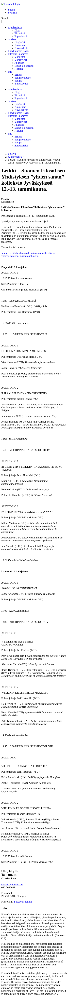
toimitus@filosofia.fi (12, 884)
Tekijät (18, 80)
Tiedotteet (20, 33)
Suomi (11, 9)
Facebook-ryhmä (23, 901)
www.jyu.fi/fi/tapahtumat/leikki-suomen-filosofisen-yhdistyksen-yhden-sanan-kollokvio (28, 254)
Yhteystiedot (21, 83)
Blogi (17, 30)
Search (4, 18)
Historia (19, 68)
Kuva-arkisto (21, 48)
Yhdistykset (21, 59)
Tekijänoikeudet (23, 77)
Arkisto (12, 39)
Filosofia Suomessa (18, 54)
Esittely (18, 74)
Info (10, 71)
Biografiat (20, 42)
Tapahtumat (21, 36)
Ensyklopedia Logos (18, 51)
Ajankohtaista (15, 27)
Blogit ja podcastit (24, 65)
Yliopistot (20, 56)
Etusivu (12, 153)
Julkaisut (19, 62)
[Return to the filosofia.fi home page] (10, 4)
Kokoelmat (20, 45)
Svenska (12, 12)
